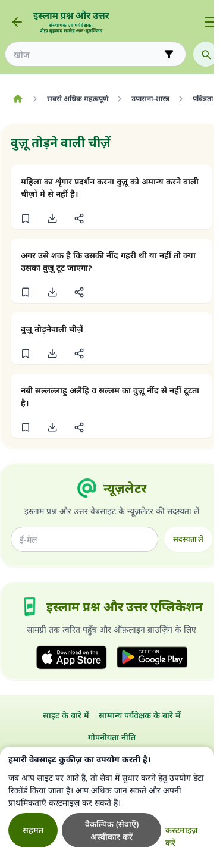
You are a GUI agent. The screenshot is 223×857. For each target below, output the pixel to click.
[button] (25, 218)
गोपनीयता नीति (112, 737)
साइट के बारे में (66, 715)
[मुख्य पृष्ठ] (17, 98)
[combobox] (87, 54)
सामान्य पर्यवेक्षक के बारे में (140, 715)
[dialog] (107, 802)
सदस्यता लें (188, 539)
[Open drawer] (210, 22)
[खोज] (205, 54)
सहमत (33, 830)
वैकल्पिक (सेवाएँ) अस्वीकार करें (112, 830)
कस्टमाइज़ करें (181, 836)
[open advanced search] (169, 54)
